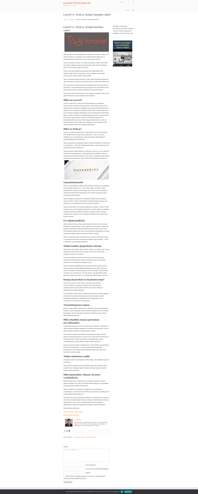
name (91, 465)
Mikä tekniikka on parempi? (71, 415)
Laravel (82, 437)
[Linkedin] (67, 431)
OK (122, 491)
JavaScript (71, 19)
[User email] (69, 431)
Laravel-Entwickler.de (76, 2)
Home (65, 19)
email (97, 469)
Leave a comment (91, 437)
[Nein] (196, 491)
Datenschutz (128, 491)
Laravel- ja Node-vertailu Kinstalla (73, 411)
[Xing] (65, 431)
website (88, 472)
